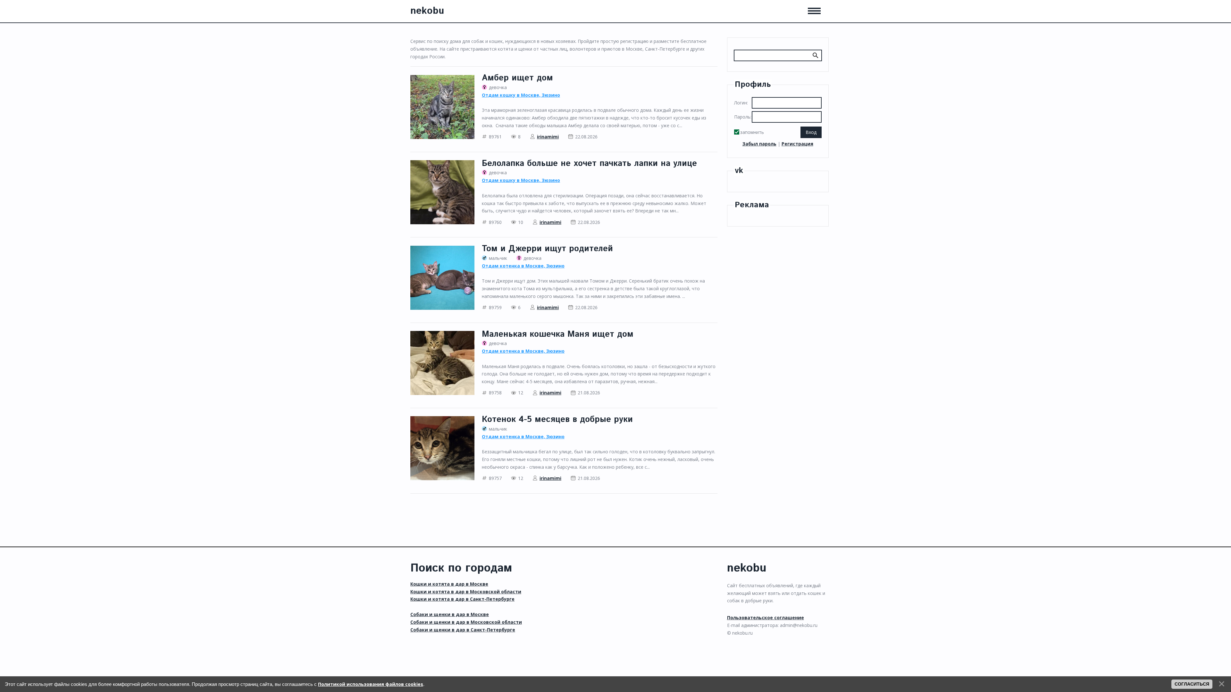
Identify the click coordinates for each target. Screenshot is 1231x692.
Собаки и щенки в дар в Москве (449, 614)
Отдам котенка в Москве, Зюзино (523, 266)
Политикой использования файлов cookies (370, 684)
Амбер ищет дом (517, 78)
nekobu (427, 11)
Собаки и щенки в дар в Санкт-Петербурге (462, 630)
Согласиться (1192, 684)
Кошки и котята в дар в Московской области (465, 592)
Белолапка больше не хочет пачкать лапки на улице (589, 163)
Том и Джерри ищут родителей (547, 249)
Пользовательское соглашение (765, 617)
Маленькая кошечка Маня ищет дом (557, 334)
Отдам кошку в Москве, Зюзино (521, 95)
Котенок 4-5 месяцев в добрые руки (557, 419)
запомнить (752, 132)
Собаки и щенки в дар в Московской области (466, 622)
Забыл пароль (759, 144)
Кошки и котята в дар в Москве (449, 584)
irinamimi (548, 137)
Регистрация (797, 144)
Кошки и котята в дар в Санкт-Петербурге (462, 599)
